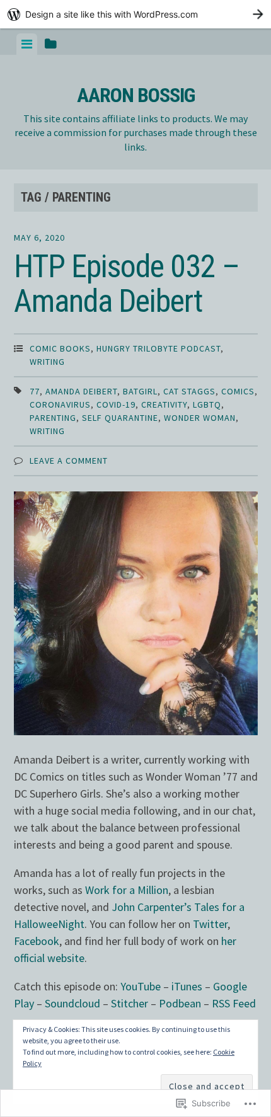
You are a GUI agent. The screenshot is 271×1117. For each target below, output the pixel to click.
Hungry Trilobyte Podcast (158, 348)
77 (35, 391)
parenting (53, 417)
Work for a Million (126, 890)
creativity (164, 404)
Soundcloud (72, 1003)
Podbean (180, 1003)
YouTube (140, 986)
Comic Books (60, 348)
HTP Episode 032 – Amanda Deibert (126, 283)
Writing (47, 361)
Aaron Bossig (136, 95)
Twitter (210, 924)
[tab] (26, 44)
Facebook (36, 941)
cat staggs (189, 391)
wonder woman (200, 417)
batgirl (140, 391)
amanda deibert (81, 391)
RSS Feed (234, 1003)
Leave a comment (69, 460)
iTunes (186, 986)
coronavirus (60, 404)
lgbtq (207, 404)
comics (238, 391)
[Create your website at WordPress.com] (135, 14)
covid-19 (116, 404)
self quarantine (120, 417)
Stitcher (129, 1003)
